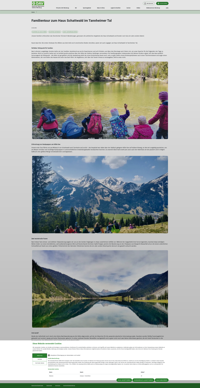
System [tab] (40, 359)
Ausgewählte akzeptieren (143, 380)
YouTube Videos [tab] (39, 363)
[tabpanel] (107, 366)
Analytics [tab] (39, 355)
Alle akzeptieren (124, 380)
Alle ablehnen (161, 380)
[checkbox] (107, 355)
